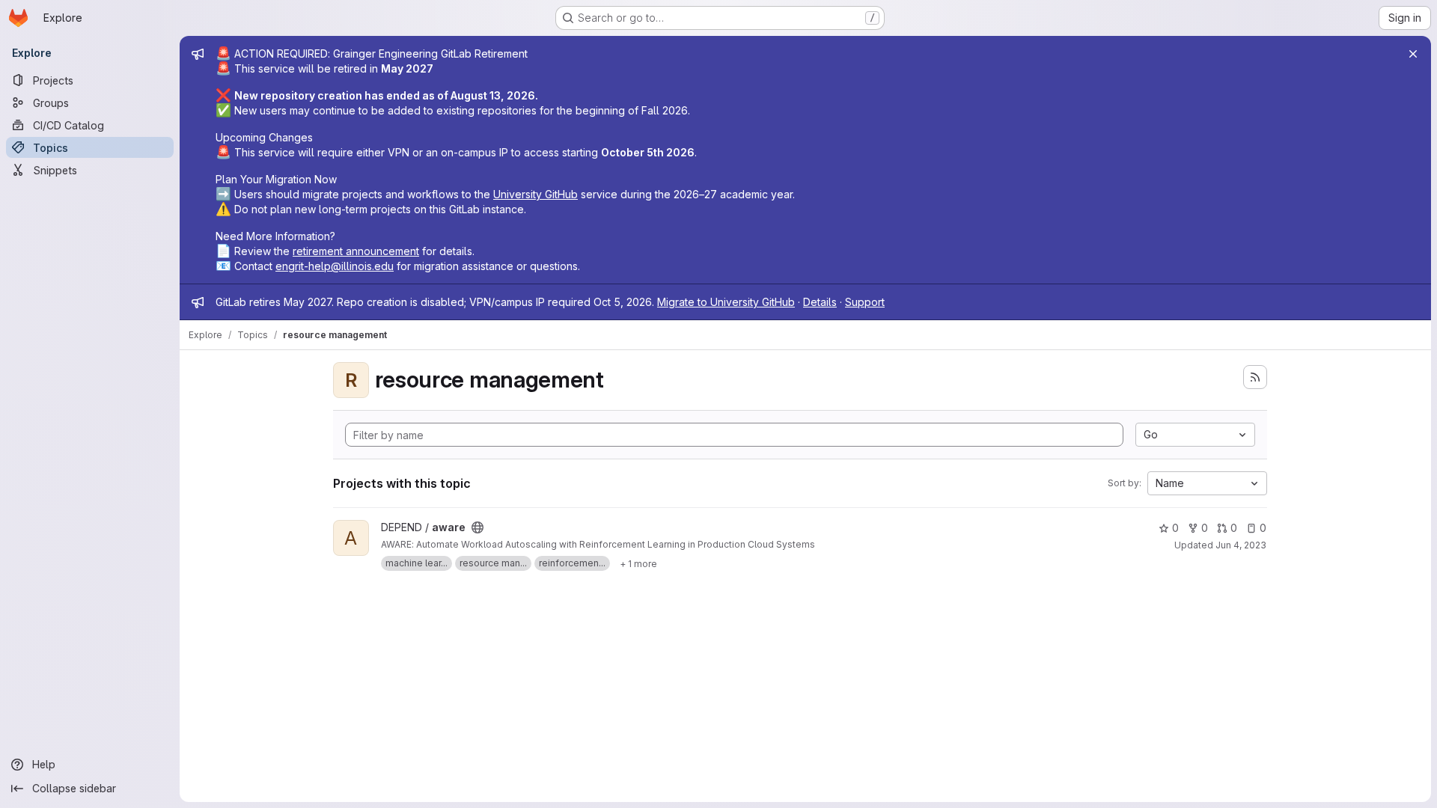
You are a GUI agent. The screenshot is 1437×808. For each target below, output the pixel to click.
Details (820, 302)
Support (865, 302)
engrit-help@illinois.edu (334, 266)
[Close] (1413, 54)
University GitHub (535, 194)
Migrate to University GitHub (726, 302)
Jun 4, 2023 (1240, 545)
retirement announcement (356, 251)
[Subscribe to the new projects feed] (1255, 377)
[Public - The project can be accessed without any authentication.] (477, 527)
